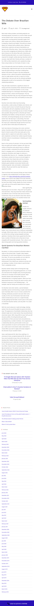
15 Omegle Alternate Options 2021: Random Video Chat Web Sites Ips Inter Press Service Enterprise (17, 378)
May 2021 (4, 515)
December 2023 (5, 447)
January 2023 (5, 458)
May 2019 (4, 575)
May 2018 (4, 583)
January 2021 (5, 526)
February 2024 (5, 444)
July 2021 (4, 509)
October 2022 (5, 467)
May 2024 (4, 436)
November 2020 (5, 532)
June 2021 (4, 512)
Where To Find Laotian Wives (8, 424)
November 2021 (5, 498)
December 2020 (5, 529)
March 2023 (4, 453)
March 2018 (4, 589)
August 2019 (5, 569)
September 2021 (5, 504)
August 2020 (5, 538)
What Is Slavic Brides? (7, 421)
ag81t (5, 28)
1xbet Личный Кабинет (17, 397)
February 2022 (5, 489)
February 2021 (5, 523)
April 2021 (4, 518)
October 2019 (5, 563)
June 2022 (4, 478)
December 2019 (5, 558)
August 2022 (5, 472)
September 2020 (5, 535)
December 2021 (5, 495)
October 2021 (5, 501)
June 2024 (4, 433)
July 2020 (4, 541)
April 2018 (4, 586)
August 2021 (5, 506)
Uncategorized (25, 28)
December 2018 (5, 580)
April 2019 (4, 577)
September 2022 (5, 470)
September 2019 (5, 566)
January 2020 (5, 555)
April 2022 (4, 484)
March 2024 (4, 441)
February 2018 (5, 592)
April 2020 (4, 549)
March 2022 (4, 487)
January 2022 (5, 492)
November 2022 (5, 464)
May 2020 (4, 546)
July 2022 (4, 475)
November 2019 (5, 560)
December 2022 (5, 461)
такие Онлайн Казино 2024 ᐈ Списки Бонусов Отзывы (15, 411)
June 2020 (4, 543)
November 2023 (5, 450)
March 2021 (4, 521)
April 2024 (4, 438)
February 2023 (5, 455)
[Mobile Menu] (31, 9)
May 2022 (4, 481)
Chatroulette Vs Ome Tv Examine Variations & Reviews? (17, 388)
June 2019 (4, 572)
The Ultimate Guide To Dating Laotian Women (12, 418)
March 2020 (4, 552)
